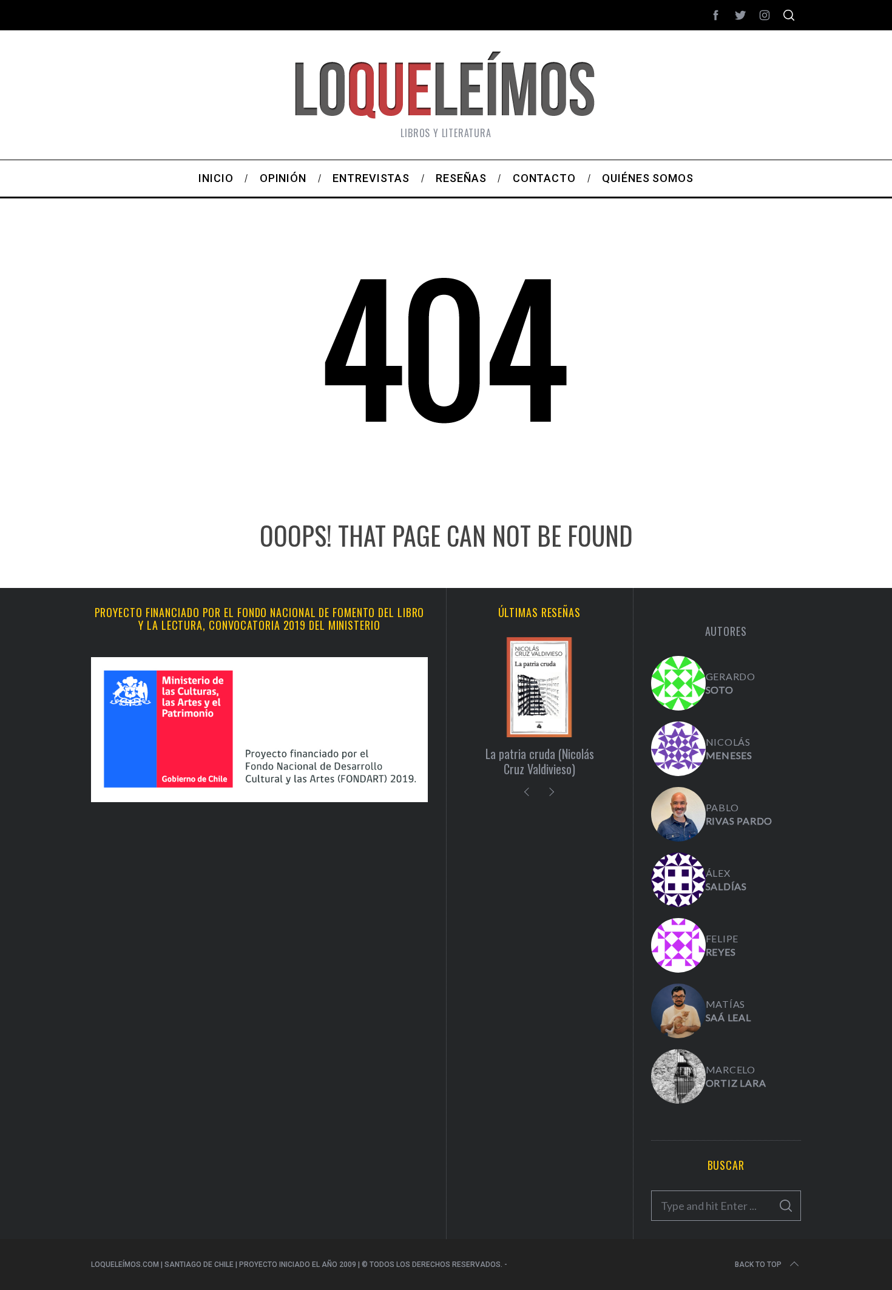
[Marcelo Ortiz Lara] (678, 1076)
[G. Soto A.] (678, 683)
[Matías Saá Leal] (678, 1011)
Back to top (758, 1264)
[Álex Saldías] (678, 880)
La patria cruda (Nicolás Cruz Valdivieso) (539, 761)
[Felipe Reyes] (678, 945)
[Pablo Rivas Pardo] (678, 814)
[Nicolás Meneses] (678, 748)
